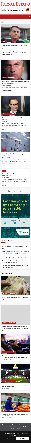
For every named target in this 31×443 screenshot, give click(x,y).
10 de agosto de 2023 (7, 121)
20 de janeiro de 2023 (7, 177)
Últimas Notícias (12, 293)
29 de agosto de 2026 (7, 388)
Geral (4, 41)
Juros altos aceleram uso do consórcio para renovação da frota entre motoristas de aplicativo (14, 256)
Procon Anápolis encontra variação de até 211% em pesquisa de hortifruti (15, 266)
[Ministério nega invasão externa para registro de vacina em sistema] (15, 142)
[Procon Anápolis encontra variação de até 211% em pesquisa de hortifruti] (15, 402)
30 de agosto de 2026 (7, 301)
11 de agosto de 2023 (7, 85)
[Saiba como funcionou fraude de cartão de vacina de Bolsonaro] (15, 33)
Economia (12, 428)
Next (20, 191)
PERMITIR (22, 438)
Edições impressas (11, 426)
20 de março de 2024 (7, 49)
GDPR (19, 435)
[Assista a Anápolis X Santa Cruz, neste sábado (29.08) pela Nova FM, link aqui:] (15, 373)
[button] (2, 16)
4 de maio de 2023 (6, 157)
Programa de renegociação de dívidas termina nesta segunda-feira (15, 247)
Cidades (4, 77)
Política (25, 426)
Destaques (5, 293)
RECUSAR (8, 438)
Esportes (18, 428)
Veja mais (4, 56)
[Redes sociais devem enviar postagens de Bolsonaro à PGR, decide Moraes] (15, 70)
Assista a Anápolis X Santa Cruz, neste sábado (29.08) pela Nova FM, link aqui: (14, 261)
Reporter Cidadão (11, 77)
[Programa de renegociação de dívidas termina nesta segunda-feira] (15, 285)
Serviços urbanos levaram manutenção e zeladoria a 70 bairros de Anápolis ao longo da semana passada (15, 252)
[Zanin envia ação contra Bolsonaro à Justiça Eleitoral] (15, 106)
